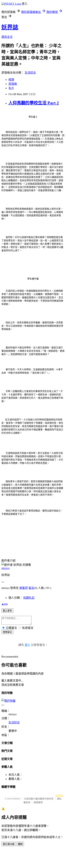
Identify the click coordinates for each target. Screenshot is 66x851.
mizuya (5, 568)
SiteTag (59, 795)
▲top (4, 603)
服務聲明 (38, 802)
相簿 (11, 79)
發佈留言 (7, 632)
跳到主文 (7, 36)
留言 (31, 587)
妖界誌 (9, 27)
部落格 (12, 83)
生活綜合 (30, 72)
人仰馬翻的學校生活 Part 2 (33, 103)
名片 (11, 88)
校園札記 (28, 597)
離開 (20, 844)
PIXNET (16, 798)
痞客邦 (23, 587)
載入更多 (7, 610)
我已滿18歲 (8, 844)
